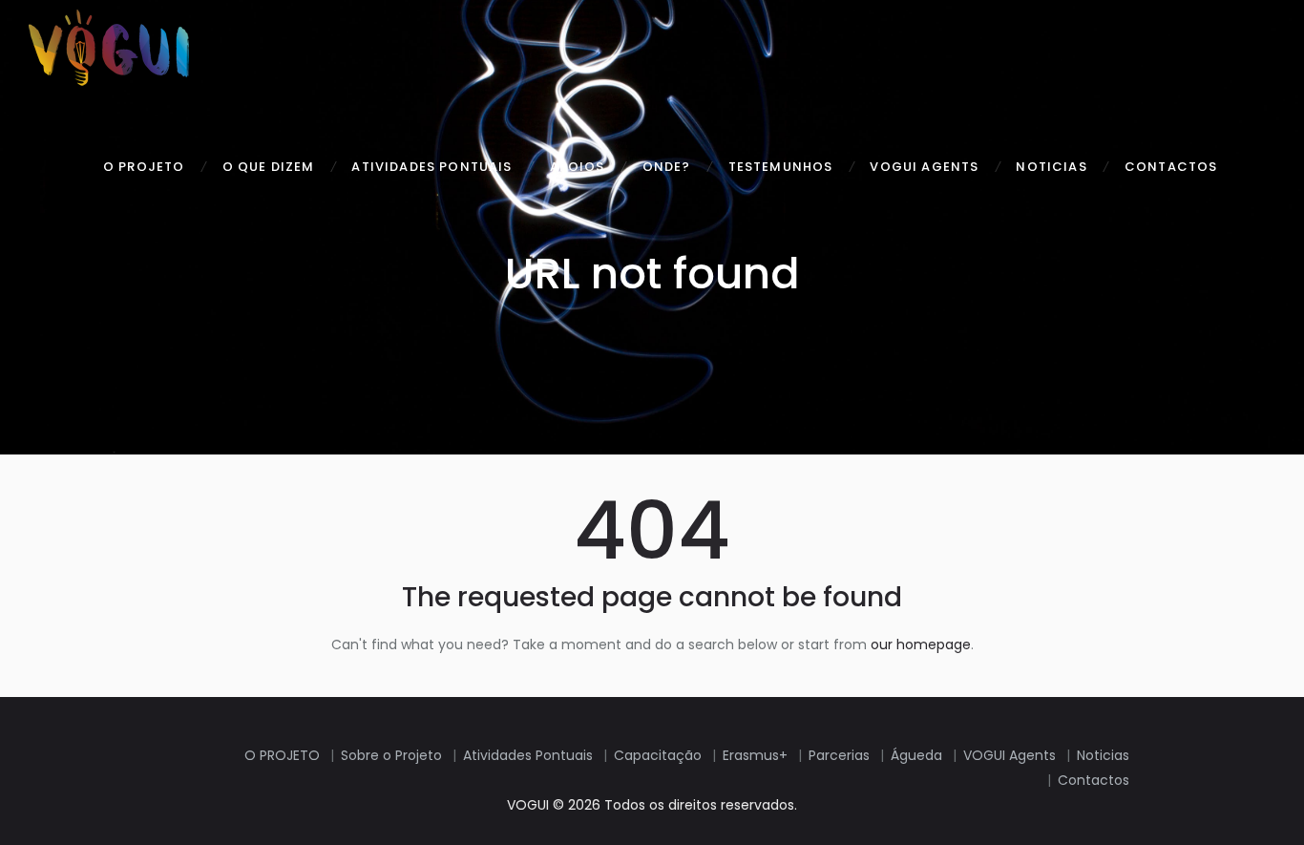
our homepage (921, 644)
